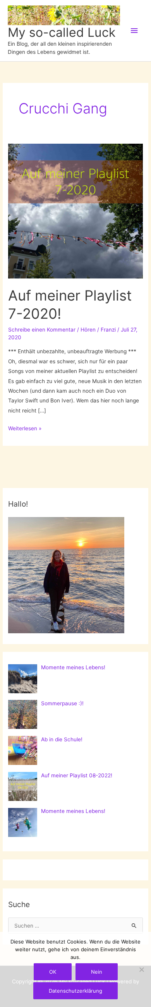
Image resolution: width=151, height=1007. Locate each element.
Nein (96, 972)
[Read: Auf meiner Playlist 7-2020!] (75, 211)
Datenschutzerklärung (75, 991)
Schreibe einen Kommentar (42, 330)
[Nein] (141, 969)
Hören (88, 330)
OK (52, 972)
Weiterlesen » (24, 429)
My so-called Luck (61, 32)
